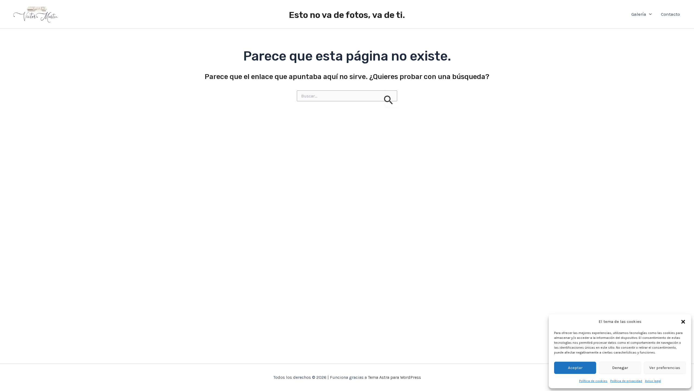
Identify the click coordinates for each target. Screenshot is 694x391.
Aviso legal (653, 381)
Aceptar (575, 367)
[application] (649, 14)
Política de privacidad (626, 381)
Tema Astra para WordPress (394, 377)
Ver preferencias (664, 367)
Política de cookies (593, 381)
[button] (683, 321)
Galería (638, 14)
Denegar (620, 367)
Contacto (670, 14)
